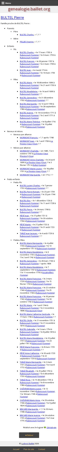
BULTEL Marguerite (28, 103)
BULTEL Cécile (26, 320)
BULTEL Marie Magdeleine (31, 252)
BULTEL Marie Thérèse (30, 121)
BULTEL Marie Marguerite (31, 243)
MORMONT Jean (27, 141)
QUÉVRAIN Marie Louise (30, 388)
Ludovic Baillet (27, 443)
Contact (41, 449)
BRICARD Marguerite (29, 409)
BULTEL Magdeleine (28, 91)
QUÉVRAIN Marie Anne (30, 400)
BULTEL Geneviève (28, 97)
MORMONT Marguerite (30, 174)
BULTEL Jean (25, 70)
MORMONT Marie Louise (31, 168)
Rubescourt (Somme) (29, 55)
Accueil (16, 449)
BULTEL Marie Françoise (30, 278)
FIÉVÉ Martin (25, 224)
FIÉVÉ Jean (24, 215)
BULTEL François (27, 61)
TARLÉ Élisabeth (27, 371)
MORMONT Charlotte (29, 151)
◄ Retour (29, 435)
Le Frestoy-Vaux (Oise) (36, 142)
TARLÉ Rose (25, 379)
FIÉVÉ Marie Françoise (29, 347)
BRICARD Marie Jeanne (30, 415)
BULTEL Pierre (12, 17)
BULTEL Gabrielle (27, 329)
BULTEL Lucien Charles (30, 185)
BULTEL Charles (27, 34)
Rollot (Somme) (39, 165)
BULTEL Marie (26, 82)
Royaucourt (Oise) (34, 310)
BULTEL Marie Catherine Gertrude (35, 314)
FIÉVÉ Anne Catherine (29, 353)
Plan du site (28, 449)
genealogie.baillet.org (29, 9)
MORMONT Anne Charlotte (32, 159)
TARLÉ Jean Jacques (28, 233)
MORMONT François (29, 137)
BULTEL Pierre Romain (30, 191)
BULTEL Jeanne (26, 112)
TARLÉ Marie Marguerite (30, 362)
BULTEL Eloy (25, 200)
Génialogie (51, 427)
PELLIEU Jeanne (27, 41)
